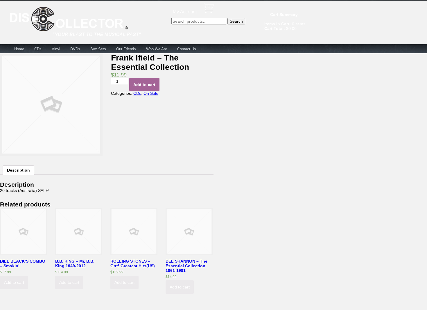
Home (19, 49)
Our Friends (126, 49)
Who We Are (156, 49)
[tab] (18, 170)
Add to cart (144, 84)
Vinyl (56, 49)
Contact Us (186, 49)
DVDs (75, 49)
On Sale (150, 93)
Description (18, 170)
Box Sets (98, 49)
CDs (38, 49)
